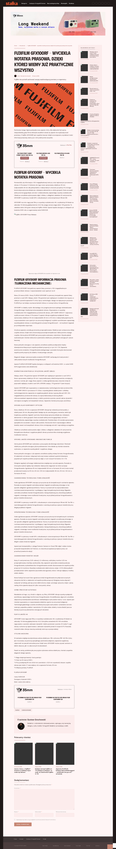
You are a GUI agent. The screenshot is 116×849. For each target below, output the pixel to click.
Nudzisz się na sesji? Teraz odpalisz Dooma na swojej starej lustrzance (94, 54)
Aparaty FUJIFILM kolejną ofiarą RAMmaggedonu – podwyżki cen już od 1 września (66, 771)
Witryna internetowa (61, 811)
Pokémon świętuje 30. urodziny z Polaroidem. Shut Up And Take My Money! (94, 103)
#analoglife (64, 3)
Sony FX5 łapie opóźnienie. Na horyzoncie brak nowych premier (94, 186)
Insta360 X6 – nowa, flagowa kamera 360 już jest (94, 255)
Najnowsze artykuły (88, 47)
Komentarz (17, 788)
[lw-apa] (58, 24)
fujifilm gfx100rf (26, 710)
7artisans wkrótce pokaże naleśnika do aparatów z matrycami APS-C (94, 173)
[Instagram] (99, 3)
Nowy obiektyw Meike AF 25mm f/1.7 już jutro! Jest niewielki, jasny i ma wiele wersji (94, 199)
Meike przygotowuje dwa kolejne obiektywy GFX (94, 78)
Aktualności (22, 45)
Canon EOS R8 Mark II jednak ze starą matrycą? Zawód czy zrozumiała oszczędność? (94, 213)
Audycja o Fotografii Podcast (37, 3)
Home (15, 45)
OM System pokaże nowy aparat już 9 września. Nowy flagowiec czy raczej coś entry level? (90, 241)
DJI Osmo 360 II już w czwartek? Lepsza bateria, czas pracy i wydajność (94, 297)
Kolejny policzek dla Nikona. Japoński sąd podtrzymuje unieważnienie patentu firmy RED (90, 312)
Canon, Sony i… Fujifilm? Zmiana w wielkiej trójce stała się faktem (22, 770)
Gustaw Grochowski (26, 76)
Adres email (38, 811)
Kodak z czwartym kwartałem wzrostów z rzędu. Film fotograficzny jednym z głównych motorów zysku (90, 147)
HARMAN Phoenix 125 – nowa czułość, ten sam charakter (94, 159)
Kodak (44, 839)
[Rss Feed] (93, 3)
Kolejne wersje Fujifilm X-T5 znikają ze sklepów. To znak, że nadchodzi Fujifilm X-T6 (44, 771)
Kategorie (24, 3)
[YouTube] (102, 3)
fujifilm (17, 710)
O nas (15, 839)
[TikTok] (105, 3)
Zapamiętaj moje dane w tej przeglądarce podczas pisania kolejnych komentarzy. (36, 819)
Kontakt (21, 839)
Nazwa (16, 811)
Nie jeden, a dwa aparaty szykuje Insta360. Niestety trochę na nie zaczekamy (94, 283)
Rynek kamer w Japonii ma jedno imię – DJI (94, 90)
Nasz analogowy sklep (53, 3)
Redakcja (71, 3)
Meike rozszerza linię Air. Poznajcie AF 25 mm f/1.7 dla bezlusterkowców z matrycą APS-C (90, 132)
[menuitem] (25, 3)
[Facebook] (96, 3)
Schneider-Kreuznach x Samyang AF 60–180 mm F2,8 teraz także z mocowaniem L (94, 269)
